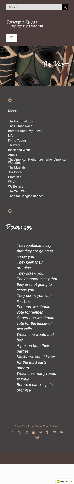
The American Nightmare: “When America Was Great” (37, 161)
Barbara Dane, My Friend (25, 131)
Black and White (19, 150)
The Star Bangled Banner (25, 196)
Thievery (14, 145)
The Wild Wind (18, 191)
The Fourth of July (21, 121)
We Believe (15, 186)
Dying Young (17, 140)
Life (10, 136)
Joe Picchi (15, 172)
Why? (12, 182)
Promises (14, 177)
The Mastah (16, 167)
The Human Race (20, 126)
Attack (12, 155)
